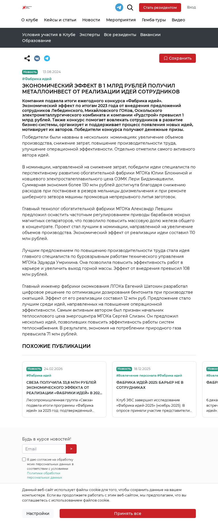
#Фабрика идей (37, 79)
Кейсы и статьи (60, 19)
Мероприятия (121, 19)
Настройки (37, 513)
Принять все (127, 513)
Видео (178, 19)
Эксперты (89, 34)
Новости (91, 19)
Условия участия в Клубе (49, 34)
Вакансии (150, 34)
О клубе (29, 19)
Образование (36, 40)
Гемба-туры (154, 19)
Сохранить (180, 58)
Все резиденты (120, 34)
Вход (191, 7)
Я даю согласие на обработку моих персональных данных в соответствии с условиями (50, 468)
